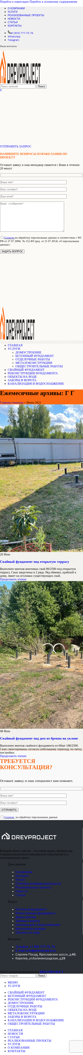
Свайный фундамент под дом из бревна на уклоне (39, 738)
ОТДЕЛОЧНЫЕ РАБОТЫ (32, 359)
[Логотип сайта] (20, 82)
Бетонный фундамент (31, 909)
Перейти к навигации (15, 1)
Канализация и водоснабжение (37, 925)
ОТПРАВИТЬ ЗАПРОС (15, 146)
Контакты (22, 876)
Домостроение (25, 917)
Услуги (20, 880)
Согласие (9, 237)
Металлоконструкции (30, 928)
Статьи (20, 895)
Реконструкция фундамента (35, 913)
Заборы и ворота (27, 921)
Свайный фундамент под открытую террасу (34, 562)
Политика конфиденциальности (38, 883)
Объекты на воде (27, 932)
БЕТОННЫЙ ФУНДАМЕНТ (34, 356)
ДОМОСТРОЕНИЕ (28, 352)
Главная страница (11, 402)
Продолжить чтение (13, 579)
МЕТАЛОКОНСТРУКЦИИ (33, 362)
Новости (21, 891)
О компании (23, 872)
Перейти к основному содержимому (53, 1)
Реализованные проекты (33, 887)
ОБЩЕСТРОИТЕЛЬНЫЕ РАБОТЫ (39, 366)
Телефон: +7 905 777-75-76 (35, 947)
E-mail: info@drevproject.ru (35, 950)
